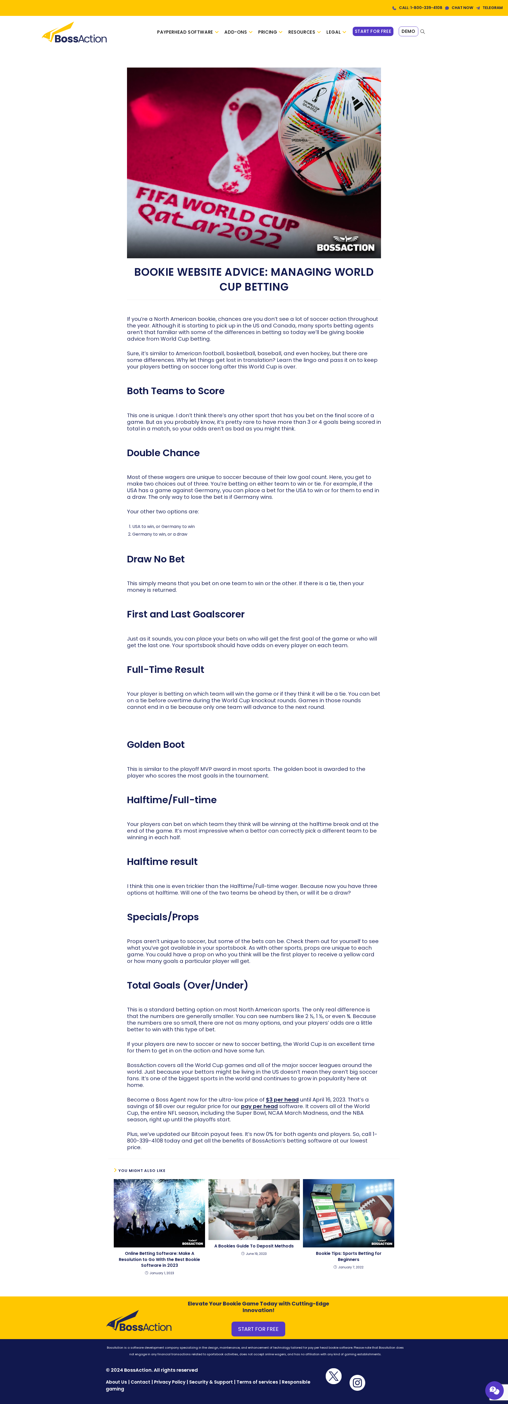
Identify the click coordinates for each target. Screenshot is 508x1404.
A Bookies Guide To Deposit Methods (254, 1246)
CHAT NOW (462, 7)
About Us (116, 1382)
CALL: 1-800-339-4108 (420, 7)
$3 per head (282, 1099)
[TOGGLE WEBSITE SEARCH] (422, 32)
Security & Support (211, 1382)
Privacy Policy (169, 1382)
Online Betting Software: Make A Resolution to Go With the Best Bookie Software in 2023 (159, 1259)
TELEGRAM (493, 7)
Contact (141, 1382)
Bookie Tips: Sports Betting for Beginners (349, 1256)
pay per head (259, 1106)
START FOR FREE (258, 1329)
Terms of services (257, 1382)
